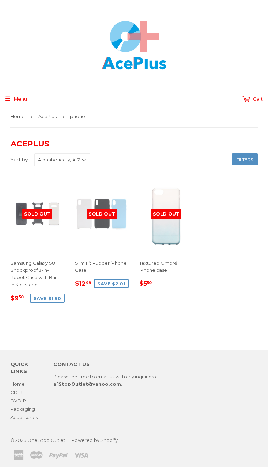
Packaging (22, 409)
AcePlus (47, 116)
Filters (245, 159)
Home (17, 116)
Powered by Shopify (95, 440)
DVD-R (18, 400)
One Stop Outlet (46, 440)
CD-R (16, 392)
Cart (257, 99)
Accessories (24, 417)
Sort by (19, 159)
